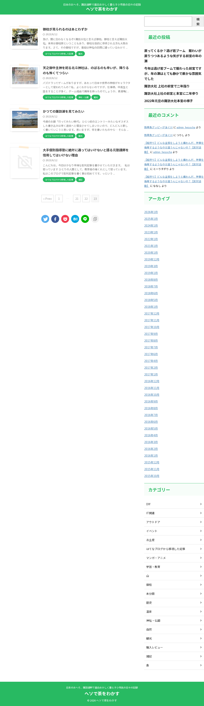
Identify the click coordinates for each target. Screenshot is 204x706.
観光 (149, 638)
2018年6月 (151, 293)
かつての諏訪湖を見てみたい (63, 111)
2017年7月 (151, 347)
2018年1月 (151, 307)
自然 (149, 629)
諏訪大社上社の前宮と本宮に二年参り (171, 93)
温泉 (149, 611)
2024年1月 (151, 225)
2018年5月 (151, 300)
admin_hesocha (186, 127)
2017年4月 (151, 361)
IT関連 (150, 513)
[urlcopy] (95, 219)
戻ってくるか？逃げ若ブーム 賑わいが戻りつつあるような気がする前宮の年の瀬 (173, 55)
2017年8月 (151, 340)
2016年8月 (151, 408)
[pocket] (65, 219)
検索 (198, 21)
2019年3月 (151, 266)
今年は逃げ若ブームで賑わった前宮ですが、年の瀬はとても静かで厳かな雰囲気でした (173, 73)
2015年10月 (151, 476)
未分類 (150, 594)
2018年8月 (151, 280)
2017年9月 (151, 334)
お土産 (150, 540)
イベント (151, 531)
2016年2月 (151, 449)
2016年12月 (151, 381)
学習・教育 (153, 567)
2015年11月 (151, 469)
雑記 (149, 656)
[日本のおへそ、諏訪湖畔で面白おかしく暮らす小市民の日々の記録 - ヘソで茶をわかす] (75, 219)
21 (76, 198)
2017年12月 (151, 313)
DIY (148, 504)
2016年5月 (151, 428)
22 (86, 198)
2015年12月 (151, 462)
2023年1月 (151, 232)
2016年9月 (151, 401)
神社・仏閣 (153, 620)
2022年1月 (151, 239)
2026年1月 (151, 212)
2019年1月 (151, 273)
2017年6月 (151, 354)
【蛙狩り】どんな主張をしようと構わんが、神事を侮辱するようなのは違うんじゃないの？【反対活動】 (174, 147)
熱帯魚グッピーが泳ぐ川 (158, 127)
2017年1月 (151, 374)
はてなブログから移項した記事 (165, 549)
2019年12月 (151, 259)
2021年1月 (151, 246)
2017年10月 (151, 327)
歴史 (149, 603)
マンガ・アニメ (156, 558)
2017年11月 (151, 320)
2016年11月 (151, 388)
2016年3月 (151, 442)
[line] (85, 219)
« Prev (47, 198)
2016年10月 (151, 395)
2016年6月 (151, 422)
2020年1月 (151, 253)
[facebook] (55, 219)
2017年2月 (151, 368)
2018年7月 (151, 286)
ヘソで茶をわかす (102, 9)
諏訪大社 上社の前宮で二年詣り (167, 86)
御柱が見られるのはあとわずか (65, 29)
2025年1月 (151, 219)
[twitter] (45, 219)
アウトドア (153, 522)
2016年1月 (151, 455)
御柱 (149, 585)
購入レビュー (154, 647)
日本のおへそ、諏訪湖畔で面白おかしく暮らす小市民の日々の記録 (102, 687)
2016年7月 (151, 415)
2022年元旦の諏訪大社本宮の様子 (168, 100)
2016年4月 (151, 435)
